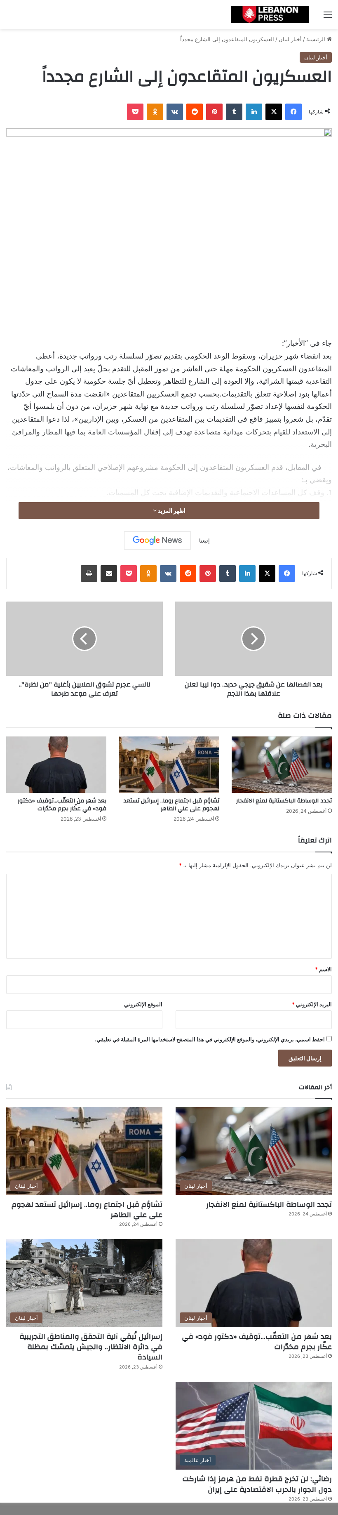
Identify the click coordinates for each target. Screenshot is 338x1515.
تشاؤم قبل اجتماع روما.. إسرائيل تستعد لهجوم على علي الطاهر (171, 804)
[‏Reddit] (194, 112)
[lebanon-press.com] (270, 14)
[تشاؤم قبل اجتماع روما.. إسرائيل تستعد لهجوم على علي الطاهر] (169, 764)
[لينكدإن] (254, 112)
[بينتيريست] (214, 112)
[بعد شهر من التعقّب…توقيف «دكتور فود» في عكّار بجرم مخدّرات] (56, 764)
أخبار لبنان (290, 39)
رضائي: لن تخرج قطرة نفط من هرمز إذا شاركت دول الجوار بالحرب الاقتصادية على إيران (257, 1484)
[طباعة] (89, 573)
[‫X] (273, 112)
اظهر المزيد (171, 510)
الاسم (323, 969)
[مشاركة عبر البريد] (109, 573)
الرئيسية (316, 39)
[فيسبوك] (293, 112)
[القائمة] (328, 17)
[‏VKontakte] (175, 112)
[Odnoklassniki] (155, 112)
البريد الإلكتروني (312, 1004)
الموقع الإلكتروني (143, 1004)
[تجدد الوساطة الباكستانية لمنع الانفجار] (282, 764)
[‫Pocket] (135, 112)
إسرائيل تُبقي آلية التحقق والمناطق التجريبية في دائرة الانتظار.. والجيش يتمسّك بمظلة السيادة (90, 1347)
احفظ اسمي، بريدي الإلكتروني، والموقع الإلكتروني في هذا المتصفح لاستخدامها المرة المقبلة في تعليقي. (210, 1039)
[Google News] (157, 540)
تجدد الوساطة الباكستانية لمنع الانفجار (284, 800)
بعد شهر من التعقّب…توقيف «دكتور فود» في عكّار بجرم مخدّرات (62, 804)
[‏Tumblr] (234, 112)
